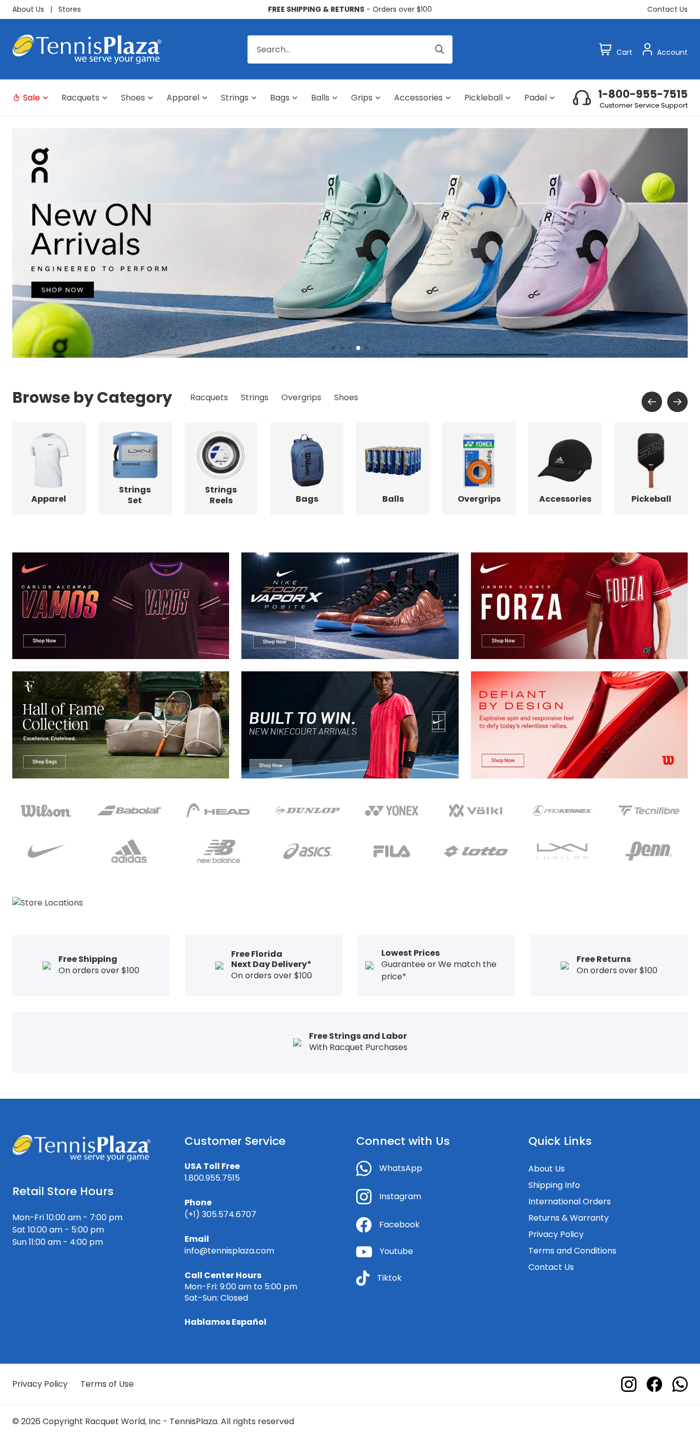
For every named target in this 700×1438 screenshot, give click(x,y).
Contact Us (667, 9)
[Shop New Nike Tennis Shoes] (349, 605)
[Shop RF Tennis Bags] (120, 724)
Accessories (418, 98)
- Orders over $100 (350, 9)
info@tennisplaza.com (229, 1251)
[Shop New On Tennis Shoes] (350, 242)
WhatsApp (400, 1168)
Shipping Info (554, 1185)
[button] (334, 348)
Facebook (399, 1224)
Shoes (133, 98)
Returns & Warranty (568, 1218)
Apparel (183, 98)
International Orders (569, 1201)
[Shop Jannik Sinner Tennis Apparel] (579, 605)
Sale (31, 98)
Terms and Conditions (572, 1251)
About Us (28, 9)
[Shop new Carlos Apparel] (120, 605)
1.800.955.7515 (212, 1178)
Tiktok (389, 1278)
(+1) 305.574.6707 (220, 1214)
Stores (69, 9)
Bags (280, 98)
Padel (535, 98)
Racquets (80, 98)
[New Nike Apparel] (349, 724)
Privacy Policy (556, 1234)
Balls (320, 98)
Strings (235, 98)
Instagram (400, 1196)
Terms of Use (107, 1384)
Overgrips (301, 397)
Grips (362, 98)
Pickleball (483, 98)
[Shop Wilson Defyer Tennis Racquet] (579, 724)
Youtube (396, 1251)
